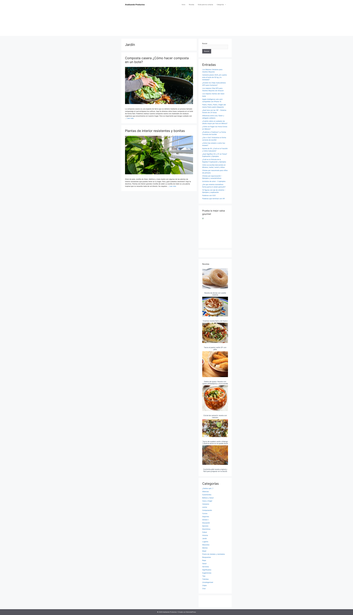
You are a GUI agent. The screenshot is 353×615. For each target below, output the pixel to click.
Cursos (204, 513)
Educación (206, 523)
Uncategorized (207, 582)
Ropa (204, 560)
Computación (207, 510)
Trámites (205, 579)
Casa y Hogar (207, 501)
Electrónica (206, 529)
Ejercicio (205, 526)
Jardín (204, 538)
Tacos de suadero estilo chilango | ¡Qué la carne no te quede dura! (215, 442)
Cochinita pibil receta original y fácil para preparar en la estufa (215, 470)
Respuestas (206, 557)
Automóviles (206, 495)
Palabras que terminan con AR (213, 199)
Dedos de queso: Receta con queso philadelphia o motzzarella (215, 383)
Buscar (204, 43)
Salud (204, 563)
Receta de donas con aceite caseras (215, 294)
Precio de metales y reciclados (213, 554)
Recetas (191, 4)
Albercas (205, 491)
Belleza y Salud (208, 498)
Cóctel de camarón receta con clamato (215, 416)
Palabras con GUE (209, 195)
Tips (203, 576)
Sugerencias (206, 573)
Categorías (220, 4)
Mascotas (205, 545)
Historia (205, 535)
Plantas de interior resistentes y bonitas (155, 131)
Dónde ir (205, 520)
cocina (204, 507)
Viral (204, 588)
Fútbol (204, 532)
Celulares (205, 504)
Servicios (205, 567)
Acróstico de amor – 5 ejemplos (213, 181)
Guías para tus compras (205, 4)
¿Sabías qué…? (207, 488)
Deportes (205, 517)
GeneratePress (191, 612)
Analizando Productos (135, 4)
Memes (205, 548)
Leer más (130, 118)
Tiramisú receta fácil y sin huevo (215, 321)
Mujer (204, 551)
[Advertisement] (176, 23)
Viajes (204, 585)
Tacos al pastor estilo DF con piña (215, 348)
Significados (206, 570)
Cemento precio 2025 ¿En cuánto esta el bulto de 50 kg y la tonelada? (214, 77)
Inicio (183, 4)
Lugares (205, 542)
